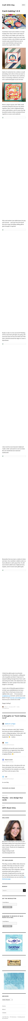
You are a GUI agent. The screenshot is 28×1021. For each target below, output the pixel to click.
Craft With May (8, 5)
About (4, 1009)
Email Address (6, 902)
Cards (18, 706)
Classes (4, 1012)
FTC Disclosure (13, 1017)
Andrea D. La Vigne (10, 723)
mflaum (6, 706)
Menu (23, 4)
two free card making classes (17, 697)
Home (4, 1006)
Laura (6, 742)
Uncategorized (5, 708)
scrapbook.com (6, 695)
